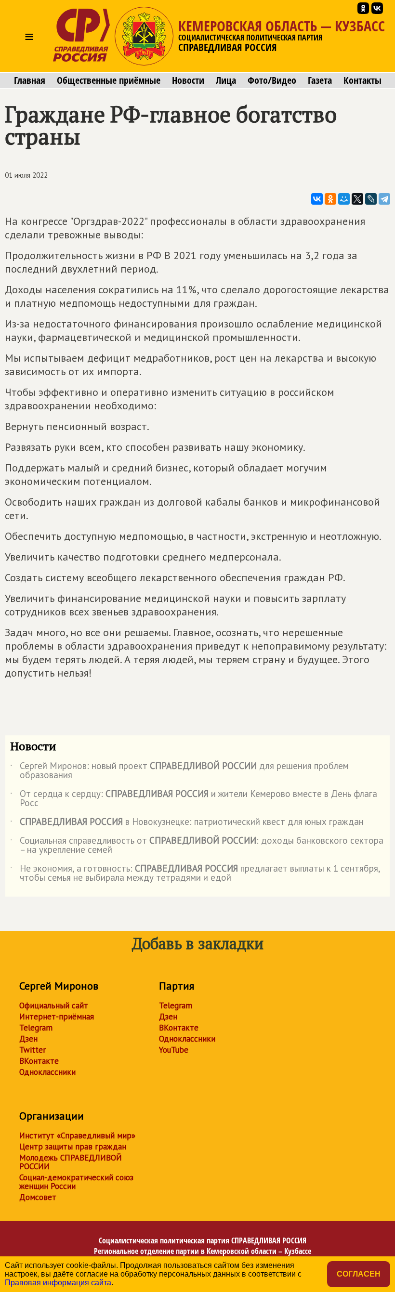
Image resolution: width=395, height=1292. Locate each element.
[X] (357, 199)
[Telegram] (384, 199)
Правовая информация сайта (58, 1283)
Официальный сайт (53, 1005)
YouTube (173, 1049)
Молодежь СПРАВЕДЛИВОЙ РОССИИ (70, 1162)
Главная (29, 80)
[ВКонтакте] (317, 199)
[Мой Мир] (344, 199)
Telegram (36, 1027)
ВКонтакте (39, 1061)
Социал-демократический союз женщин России (76, 1181)
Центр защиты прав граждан (72, 1146)
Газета (320, 80)
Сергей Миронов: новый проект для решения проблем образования (179, 771)
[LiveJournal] (371, 199)
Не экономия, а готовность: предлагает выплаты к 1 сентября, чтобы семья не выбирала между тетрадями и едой (195, 873)
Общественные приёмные (108, 80)
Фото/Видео (272, 80)
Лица (226, 80)
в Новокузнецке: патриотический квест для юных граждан (187, 823)
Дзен (28, 1038)
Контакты (362, 80)
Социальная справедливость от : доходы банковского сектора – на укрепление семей (196, 845)
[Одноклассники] (330, 199)
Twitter (32, 1049)
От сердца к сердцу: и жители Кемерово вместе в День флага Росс (193, 799)
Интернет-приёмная (56, 1016)
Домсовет (37, 1197)
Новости (188, 80)
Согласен (359, 1274)
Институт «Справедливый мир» (77, 1135)
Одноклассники (47, 1072)
